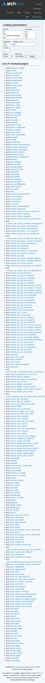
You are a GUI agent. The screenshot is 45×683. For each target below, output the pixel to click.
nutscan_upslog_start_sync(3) (22, 456)
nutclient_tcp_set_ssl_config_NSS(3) (24, 337)
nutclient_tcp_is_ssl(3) (18, 312)
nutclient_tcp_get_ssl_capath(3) (22, 278)
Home (38, 4)
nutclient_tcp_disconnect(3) (20, 273)
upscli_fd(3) (14, 525)
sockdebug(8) (15, 495)
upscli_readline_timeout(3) (20, 545)
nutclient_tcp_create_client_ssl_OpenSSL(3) (23, 270)
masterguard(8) (16, 167)
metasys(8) (14, 172)
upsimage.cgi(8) (16, 628)
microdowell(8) (15, 179)
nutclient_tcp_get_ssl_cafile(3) (22, 275)
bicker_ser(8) (15, 103)
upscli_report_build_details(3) (21, 552)
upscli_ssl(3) (15, 572)
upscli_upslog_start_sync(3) (21, 606)
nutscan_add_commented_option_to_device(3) (25, 372)
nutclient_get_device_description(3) (24, 229)
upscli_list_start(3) (17, 539)
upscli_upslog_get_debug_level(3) (23, 594)
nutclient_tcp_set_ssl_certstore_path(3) (25, 330)
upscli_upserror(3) (17, 589)
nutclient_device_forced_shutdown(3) (24, 211)
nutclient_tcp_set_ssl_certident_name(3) (26, 327)
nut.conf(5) (14, 204)
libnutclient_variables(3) (19, 157)
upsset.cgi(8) (15, 646)
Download (37, 17)
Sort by (5, 54)
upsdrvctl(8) (14, 624)
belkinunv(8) (14, 90)
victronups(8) (15, 661)
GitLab (27, 13)
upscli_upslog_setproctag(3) (21, 604)
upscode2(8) (15, 614)
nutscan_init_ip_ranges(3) (20, 409)
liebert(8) (13, 159)
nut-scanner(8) (15, 199)
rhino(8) (13, 478)
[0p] (12, 34)
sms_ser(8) (14, 490)
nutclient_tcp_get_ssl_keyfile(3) (22, 300)
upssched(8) (15, 641)
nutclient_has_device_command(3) (23, 251)
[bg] (30, 36)
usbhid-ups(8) (15, 656)
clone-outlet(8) (15, 113)
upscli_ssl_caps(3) (17, 574)
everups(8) (14, 120)
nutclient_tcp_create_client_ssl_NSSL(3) (26, 266)
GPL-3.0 (40, 673)
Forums (10, 13)
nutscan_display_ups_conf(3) (21, 391)
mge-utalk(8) (15, 177)
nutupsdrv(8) (15, 458)
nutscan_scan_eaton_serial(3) (22, 421)
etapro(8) (13, 117)
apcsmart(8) (14, 75)
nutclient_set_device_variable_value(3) (25, 258)
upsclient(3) (14, 609)
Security (37, 13)
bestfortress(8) (15, 95)
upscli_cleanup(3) (17, 517)
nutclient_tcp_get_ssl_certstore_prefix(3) (26, 293)
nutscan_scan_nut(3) (18, 426)
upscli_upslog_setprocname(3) (22, 601)
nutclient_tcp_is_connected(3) (21, 310)
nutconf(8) (14, 354)
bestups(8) (14, 100)
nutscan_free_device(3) (19, 399)
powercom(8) (15, 468)
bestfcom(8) (14, 93)
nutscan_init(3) (15, 406)
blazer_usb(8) (15, 108)
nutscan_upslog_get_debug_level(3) (24, 443)
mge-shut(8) (14, 174)
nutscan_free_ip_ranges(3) (20, 401)
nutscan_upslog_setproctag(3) (22, 453)
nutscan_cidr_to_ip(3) (18, 381)
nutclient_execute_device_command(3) (25, 219)
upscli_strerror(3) (16, 584)
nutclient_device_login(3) (19, 214)
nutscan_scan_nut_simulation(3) (22, 428)
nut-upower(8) (15, 201)
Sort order (18, 54)
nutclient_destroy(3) (17, 209)
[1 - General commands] (12, 36)
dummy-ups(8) (15, 115)
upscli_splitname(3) (17, 569)
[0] (12, 32)
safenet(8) (14, 488)
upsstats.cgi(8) (15, 651)
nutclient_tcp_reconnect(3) (20, 315)
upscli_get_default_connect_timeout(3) (25, 530)
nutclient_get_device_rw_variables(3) (24, 233)
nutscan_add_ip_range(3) (20, 377)
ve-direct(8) (14, 658)
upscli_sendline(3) (17, 554)
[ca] (30, 38)
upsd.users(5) (15, 621)
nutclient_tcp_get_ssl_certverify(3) (23, 295)
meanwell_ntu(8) (16, 169)
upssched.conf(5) (16, 643)
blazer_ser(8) (15, 105)
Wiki (19, 13)
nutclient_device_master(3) (20, 216)
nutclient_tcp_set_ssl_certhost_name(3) (25, 325)
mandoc (32, 667)
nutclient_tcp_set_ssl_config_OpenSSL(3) (26, 340)
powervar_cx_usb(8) (18, 475)
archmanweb (19, 667)
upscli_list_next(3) (17, 537)
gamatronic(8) (15, 125)
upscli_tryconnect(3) (18, 586)
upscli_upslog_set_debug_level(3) (23, 599)
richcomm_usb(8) (17, 480)
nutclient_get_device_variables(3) (23, 243)
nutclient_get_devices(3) (19, 246)
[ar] (30, 32)
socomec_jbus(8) (16, 498)
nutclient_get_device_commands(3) (24, 226)
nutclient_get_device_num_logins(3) (24, 231)
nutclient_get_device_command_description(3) (24, 224)
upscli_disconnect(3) (18, 522)
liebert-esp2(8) (15, 162)
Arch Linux (14, 3)
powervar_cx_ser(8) (18, 473)
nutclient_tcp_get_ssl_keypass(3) (23, 302)
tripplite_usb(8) (16, 505)
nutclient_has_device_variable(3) (23, 253)
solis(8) (12, 500)
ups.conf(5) (14, 510)
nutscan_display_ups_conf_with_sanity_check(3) (25, 396)
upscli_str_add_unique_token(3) (22, 579)
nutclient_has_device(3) (19, 248)
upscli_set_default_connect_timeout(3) (25, 564)
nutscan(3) (14, 367)
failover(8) (14, 122)
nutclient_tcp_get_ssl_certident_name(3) (26, 288)
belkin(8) (13, 88)
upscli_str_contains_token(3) (21, 582)
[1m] (12, 38)
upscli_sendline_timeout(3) (20, 557)
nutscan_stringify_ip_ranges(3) (22, 438)
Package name (18, 42)
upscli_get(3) (15, 527)
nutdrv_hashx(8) (16, 359)
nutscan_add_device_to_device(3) (23, 374)
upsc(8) (13, 512)
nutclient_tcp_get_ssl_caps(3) (21, 280)
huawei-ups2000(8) (17, 135)
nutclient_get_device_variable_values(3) (26, 241)
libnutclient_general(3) (18, 150)
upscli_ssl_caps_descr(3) (20, 577)
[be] (30, 34)
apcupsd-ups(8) (16, 80)
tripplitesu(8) (15, 507)
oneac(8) (13, 460)
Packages (37, 8)
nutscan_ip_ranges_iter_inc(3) (22, 411)
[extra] (6, 46)
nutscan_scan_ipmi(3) (18, 424)
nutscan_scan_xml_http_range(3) (23, 436)
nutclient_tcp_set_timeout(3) (21, 352)
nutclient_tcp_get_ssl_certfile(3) (22, 283)
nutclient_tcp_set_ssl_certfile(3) (22, 322)
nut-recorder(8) (16, 196)
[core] (6, 44)
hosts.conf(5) (15, 132)
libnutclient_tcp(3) (17, 154)
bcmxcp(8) (14, 83)
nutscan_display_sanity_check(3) (23, 387)
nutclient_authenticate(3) (19, 206)
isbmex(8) (14, 137)
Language (28, 29)
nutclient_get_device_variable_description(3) (24, 238)
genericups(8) (15, 130)
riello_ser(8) (14, 483)
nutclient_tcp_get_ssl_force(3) (22, 298)
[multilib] (6, 48)
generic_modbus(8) (17, 127)
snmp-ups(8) (15, 493)
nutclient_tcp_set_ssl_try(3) (20, 349)
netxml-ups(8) (15, 187)
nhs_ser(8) (14, 189)
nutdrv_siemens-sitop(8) (19, 364)
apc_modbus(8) (16, 73)
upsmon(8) (14, 633)
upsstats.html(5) (16, 653)
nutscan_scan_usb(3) (18, 433)
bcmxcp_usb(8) (16, 85)
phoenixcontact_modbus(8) (20, 466)
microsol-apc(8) (16, 182)
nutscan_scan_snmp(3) (19, 431)
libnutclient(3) (15, 142)
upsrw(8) (13, 638)
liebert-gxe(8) (15, 164)
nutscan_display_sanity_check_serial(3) (25, 389)
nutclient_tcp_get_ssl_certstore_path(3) (25, 290)
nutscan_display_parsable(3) (21, 384)
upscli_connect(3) (17, 520)
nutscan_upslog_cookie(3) (20, 441)
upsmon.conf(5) (16, 636)
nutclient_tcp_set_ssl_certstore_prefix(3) (26, 332)
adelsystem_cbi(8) (17, 68)
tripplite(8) (14, 503)
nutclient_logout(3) (17, 256)
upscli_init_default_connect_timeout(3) (25, 535)
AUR (27, 17)
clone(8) (13, 110)
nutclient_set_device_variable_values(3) (25, 261)
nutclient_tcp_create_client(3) (21, 263)
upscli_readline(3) (17, 542)
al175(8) (13, 71)
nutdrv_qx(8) (15, 362)
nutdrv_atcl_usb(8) (17, 357)
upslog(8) (13, 631)
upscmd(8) (14, 611)
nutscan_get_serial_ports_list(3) (22, 404)
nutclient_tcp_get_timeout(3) (21, 308)
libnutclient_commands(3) (20, 145)
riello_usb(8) (15, 485)
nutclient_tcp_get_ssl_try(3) (21, 305)
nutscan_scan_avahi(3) (19, 419)
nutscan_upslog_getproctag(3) (22, 446)
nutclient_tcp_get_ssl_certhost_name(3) (25, 285)
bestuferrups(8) (16, 98)
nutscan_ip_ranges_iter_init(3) (22, 414)
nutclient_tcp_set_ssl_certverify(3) (23, 335)
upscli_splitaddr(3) (17, 567)
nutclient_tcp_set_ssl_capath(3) (22, 320)
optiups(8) (14, 463)
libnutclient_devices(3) (18, 147)
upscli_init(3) (15, 532)
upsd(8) (13, 616)
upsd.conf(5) (15, 618)
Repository (6, 42)
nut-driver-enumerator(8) (19, 194)
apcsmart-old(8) (16, 78)
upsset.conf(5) (15, 648)
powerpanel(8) (15, 470)
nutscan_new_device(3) (19, 416)
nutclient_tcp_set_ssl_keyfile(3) (22, 345)
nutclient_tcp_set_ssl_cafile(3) (22, 317)
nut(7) (12, 191)
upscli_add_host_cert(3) (19, 515)
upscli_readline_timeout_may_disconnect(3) (23, 549)
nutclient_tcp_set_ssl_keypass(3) (23, 347)
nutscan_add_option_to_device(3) (23, 379)
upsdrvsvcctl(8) (16, 626)
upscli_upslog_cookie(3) (19, 591)
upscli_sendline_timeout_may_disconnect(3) (23, 562)
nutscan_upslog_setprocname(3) (23, 451)
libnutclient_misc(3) (17, 152)
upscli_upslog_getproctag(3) (21, 596)
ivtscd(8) (13, 140)
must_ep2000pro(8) (17, 184)
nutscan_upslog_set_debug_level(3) (24, 448)
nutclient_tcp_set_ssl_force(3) (21, 342)
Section (5, 29)
